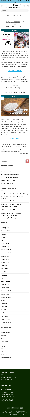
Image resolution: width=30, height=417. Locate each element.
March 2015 (4, 316)
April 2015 (4, 313)
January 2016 (5, 284)
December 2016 (6, 250)
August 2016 (5, 262)
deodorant (11, 148)
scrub (2, 81)
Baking (18, 144)
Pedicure (18, 79)
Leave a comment (24, 81)
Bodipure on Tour (15, 19)
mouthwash (12, 149)
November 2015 (6, 291)
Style (2, 338)
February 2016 (5, 281)
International (20, 77)
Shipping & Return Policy (8, 377)
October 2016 (5, 256)
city (23, 76)
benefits (6, 146)
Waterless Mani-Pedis (9, 201)
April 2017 (4, 237)
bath (2, 146)
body (21, 76)
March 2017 (4, 240)
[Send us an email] (8, 400)
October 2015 (5, 294)
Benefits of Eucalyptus (8, 180)
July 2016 (4, 265)
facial (23, 148)
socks (9, 81)
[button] (2, 6)
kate (23, 26)
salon (25, 79)
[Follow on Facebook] (2, 400)
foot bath (3, 149)
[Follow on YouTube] (11, 400)
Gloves (10, 77)
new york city (12, 79)
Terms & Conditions (7, 379)
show (5, 81)
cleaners (6, 148)
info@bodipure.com (7, 394)
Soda (8, 151)
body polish (17, 146)
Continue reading (15, 70)
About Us (26, 412)
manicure (3, 79)
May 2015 (4, 310)
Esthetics (3, 77)
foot (26, 148)
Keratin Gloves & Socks (11, 411)
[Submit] (27, 10)
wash (19, 151)
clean (2, 148)
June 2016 (4, 269)
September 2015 (6, 297)
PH (20, 149)
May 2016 (4, 272)
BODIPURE (11, 146)
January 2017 (5, 246)
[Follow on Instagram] (5, 400)
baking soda (23, 144)
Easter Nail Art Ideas (7, 183)
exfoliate (17, 148)
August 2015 (5, 300)
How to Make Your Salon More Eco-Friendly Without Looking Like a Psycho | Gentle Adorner (14, 196)
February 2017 (5, 243)
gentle (7, 149)
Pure (27, 149)
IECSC (14, 77)
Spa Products (21, 411)
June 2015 (4, 306)
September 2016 (6, 259)
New (7, 79)
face (7, 77)
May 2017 (4, 234)
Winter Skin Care (6, 171)
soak (5, 151)
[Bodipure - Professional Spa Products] (13, 6)
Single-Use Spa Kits (7, 412)
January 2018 (5, 227)
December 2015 (6, 288)
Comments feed (6, 358)
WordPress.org (5, 361)
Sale (14, 412)
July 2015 (4, 303)
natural (17, 149)
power (23, 149)
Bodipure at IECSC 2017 (15, 22)
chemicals (23, 146)
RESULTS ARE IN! (9, 209)
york (14, 81)
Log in (3, 351)
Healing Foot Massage (10, 218)
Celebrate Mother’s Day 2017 (10, 177)
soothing (13, 151)
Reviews (3, 335)
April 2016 (4, 275)
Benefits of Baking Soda (15, 88)
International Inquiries (7, 396)
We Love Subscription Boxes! (10, 174)
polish (22, 79)
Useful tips (15, 85)
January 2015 (5, 319)
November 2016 (6, 253)
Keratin (25, 77)
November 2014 (6, 322)
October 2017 (5, 231)
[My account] (23, 6)
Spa (12, 81)
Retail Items (20, 412)
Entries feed (5, 354)
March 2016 (4, 278)
